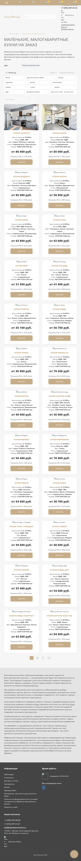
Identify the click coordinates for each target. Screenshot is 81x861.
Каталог (7, 787)
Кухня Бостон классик (59, 615)
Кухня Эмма (59, 309)
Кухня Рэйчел (21, 309)
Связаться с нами (10, 807)
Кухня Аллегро (21, 133)
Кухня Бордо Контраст (21, 615)
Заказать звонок (67, 29)
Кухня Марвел (21, 439)
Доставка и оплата (11, 781)
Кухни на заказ (14, 34)
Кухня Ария (21, 220)
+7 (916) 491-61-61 (69, 8)
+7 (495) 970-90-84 (12, 820)
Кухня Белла (21, 396)
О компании (9, 778)
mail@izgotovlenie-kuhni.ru (15, 827)
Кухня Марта (21, 483)
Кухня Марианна (59, 439)
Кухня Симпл (59, 526)
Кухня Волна (59, 176)
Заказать (21, 162)
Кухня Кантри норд (59, 396)
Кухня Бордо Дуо (59, 570)
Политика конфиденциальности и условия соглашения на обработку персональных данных (21, 801)
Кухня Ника (59, 483)
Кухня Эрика (22, 352)
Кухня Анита (60, 133)
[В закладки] (35, 108)
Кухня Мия (22, 265)
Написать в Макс (14, 842)
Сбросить (53, 73)
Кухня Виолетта (59, 352)
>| (49, 658)
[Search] (54, 17)
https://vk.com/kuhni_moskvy (43, 787)
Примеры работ (10, 790)
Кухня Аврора (21, 570)
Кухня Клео (59, 220)
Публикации (9, 774)
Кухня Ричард (59, 265)
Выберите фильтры (67, 73)
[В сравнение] (35, 113)
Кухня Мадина (21, 176)
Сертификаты (9, 784)
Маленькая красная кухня (30, 65)
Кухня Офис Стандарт (21, 526)
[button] (33, 2)
